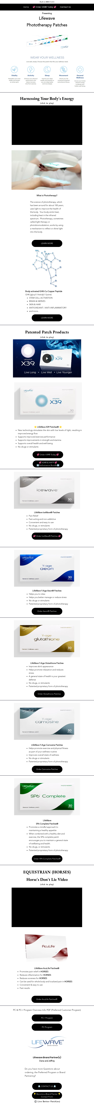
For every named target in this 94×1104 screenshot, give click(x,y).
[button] (78, 142)
